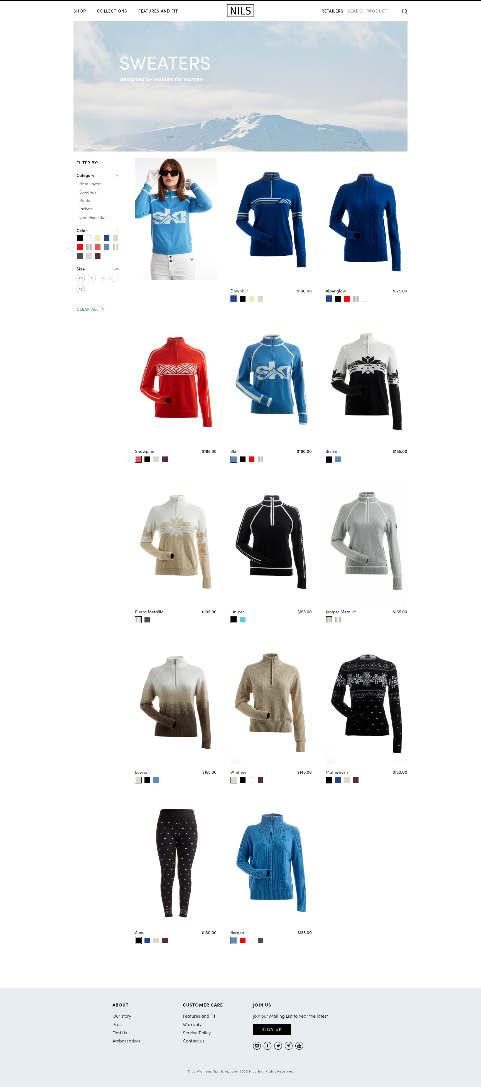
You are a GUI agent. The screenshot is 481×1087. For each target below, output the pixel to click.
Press (117, 1024)
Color (82, 230)
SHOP (79, 11)
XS (81, 277)
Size (81, 269)
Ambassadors (126, 1040)
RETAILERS (332, 11)
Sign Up (272, 1029)
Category (85, 175)
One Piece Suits (93, 217)
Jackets (85, 209)
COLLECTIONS (112, 11)
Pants (84, 200)
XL (81, 289)
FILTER (88, 162)
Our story (121, 1016)
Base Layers (90, 183)
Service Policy (197, 1032)
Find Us (119, 1032)
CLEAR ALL (88, 309)
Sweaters (88, 192)
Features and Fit (158, 11)
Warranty (192, 1024)
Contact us (193, 1040)
